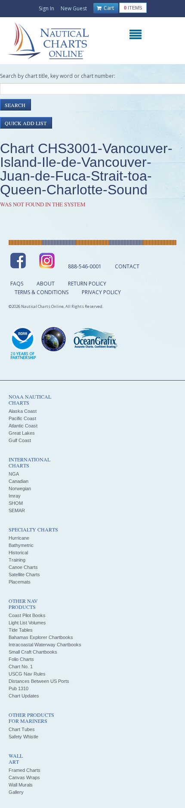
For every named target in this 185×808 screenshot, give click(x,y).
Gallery (16, 792)
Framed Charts (24, 770)
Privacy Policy (101, 292)
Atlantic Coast (23, 425)
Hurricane (19, 538)
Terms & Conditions (41, 292)
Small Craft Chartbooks (33, 651)
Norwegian (20, 488)
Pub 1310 (18, 688)
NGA (14, 473)
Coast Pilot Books (27, 615)
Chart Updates (24, 695)
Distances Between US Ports (39, 681)
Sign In (46, 8)
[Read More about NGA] (54, 339)
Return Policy (87, 283)
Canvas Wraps (24, 777)
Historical (18, 552)
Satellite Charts (24, 574)
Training (17, 559)
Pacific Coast (22, 418)
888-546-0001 (85, 266)
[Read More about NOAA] (23, 343)
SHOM (16, 503)
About (46, 283)
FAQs (16, 283)
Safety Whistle (23, 736)
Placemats (20, 581)
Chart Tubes (22, 729)
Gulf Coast (20, 440)
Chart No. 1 (21, 666)
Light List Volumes (27, 622)
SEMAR (17, 510)
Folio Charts (21, 659)
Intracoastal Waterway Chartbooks (45, 644)
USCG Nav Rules (27, 673)
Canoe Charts (23, 567)
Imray (15, 495)
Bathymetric (21, 545)
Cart (108, 8)
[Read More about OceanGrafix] (95, 339)
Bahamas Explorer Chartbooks (41, 637)
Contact (127, 266)
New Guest (74, 8)
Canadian (18, 481)
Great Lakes (22, 433)
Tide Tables (21, 630)
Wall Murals (21, 784)
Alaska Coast (23, 411)
